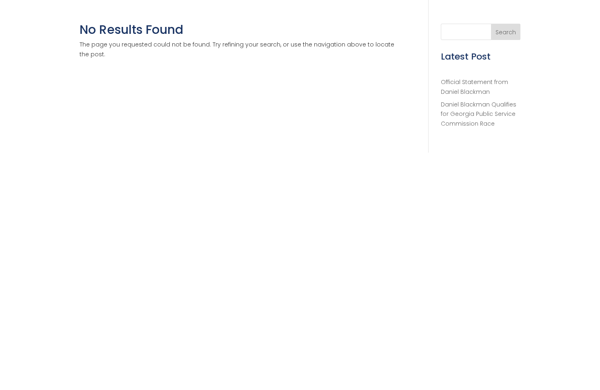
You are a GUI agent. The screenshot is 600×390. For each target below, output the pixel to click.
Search (506, 32)
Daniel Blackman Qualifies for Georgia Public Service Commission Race (478, 114)
